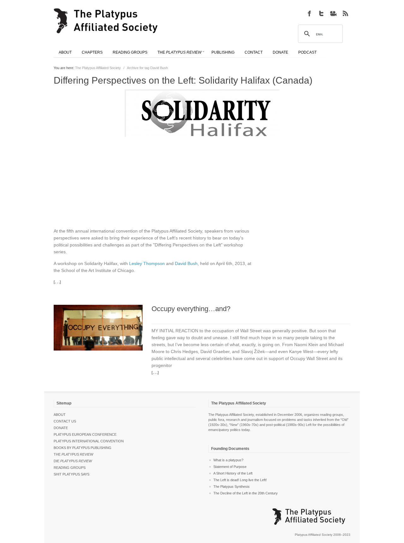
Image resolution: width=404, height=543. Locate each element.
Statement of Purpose (230, 467)
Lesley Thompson (147, 263)
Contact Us (65, 421)
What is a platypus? (228, 460)
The (73, 454)
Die (73, 461)
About (60, 414)
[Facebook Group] (309, 13)
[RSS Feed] (345, 13)
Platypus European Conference (85, 434)
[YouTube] (333, 13)
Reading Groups (70, 467)
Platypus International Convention (89, 441)
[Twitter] (321, 13)
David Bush (186, 263)
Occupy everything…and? (191, 309)
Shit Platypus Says (71, 474)
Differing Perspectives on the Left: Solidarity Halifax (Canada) (183, 80)
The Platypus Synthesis (231, 486)
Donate (61, 428)
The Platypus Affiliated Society (98, 68)
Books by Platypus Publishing (82, 448)
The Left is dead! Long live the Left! (240, 480)
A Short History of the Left (232, 473)
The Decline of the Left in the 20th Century (245, 493)
